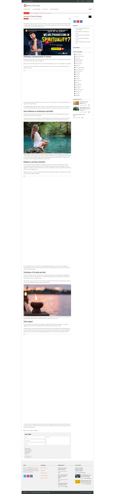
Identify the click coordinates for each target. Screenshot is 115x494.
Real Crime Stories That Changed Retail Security (86, 481)
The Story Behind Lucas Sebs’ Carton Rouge (86, 475)
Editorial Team (32, 18)
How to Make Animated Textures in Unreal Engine (63, 476)
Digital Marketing (79, 59)
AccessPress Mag (46, 492)
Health (77, 76)
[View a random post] (89, 9)
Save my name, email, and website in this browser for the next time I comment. (28, 451)
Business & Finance (44, 478)
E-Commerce (78, 61)
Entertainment (78, 63)
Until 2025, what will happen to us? (84, 102)
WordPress (38, 492)
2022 (28, 430)
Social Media (78, 85)
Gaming (77, 72)
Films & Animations (36, 9)
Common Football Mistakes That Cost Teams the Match (79, 469)
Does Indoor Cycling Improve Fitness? (62, 468)
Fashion (77, 65)
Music (77, 82)
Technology (78, 91)
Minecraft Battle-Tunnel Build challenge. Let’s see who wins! (85, 109)
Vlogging (77, 95)
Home (32, 13)
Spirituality (36, 13)
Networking (78, 84)
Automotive (78, 54)
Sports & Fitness (27, 9)
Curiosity (77, 58)
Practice (31, 430)
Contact (81, 492)
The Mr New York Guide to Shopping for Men (63, 484)
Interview (77, 78)
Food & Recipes (78, 71)
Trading (77, 93)
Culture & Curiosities (54, 9)
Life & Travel (45, 9)
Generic (77, 74)
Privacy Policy (89, 492)
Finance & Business (79, 69)
